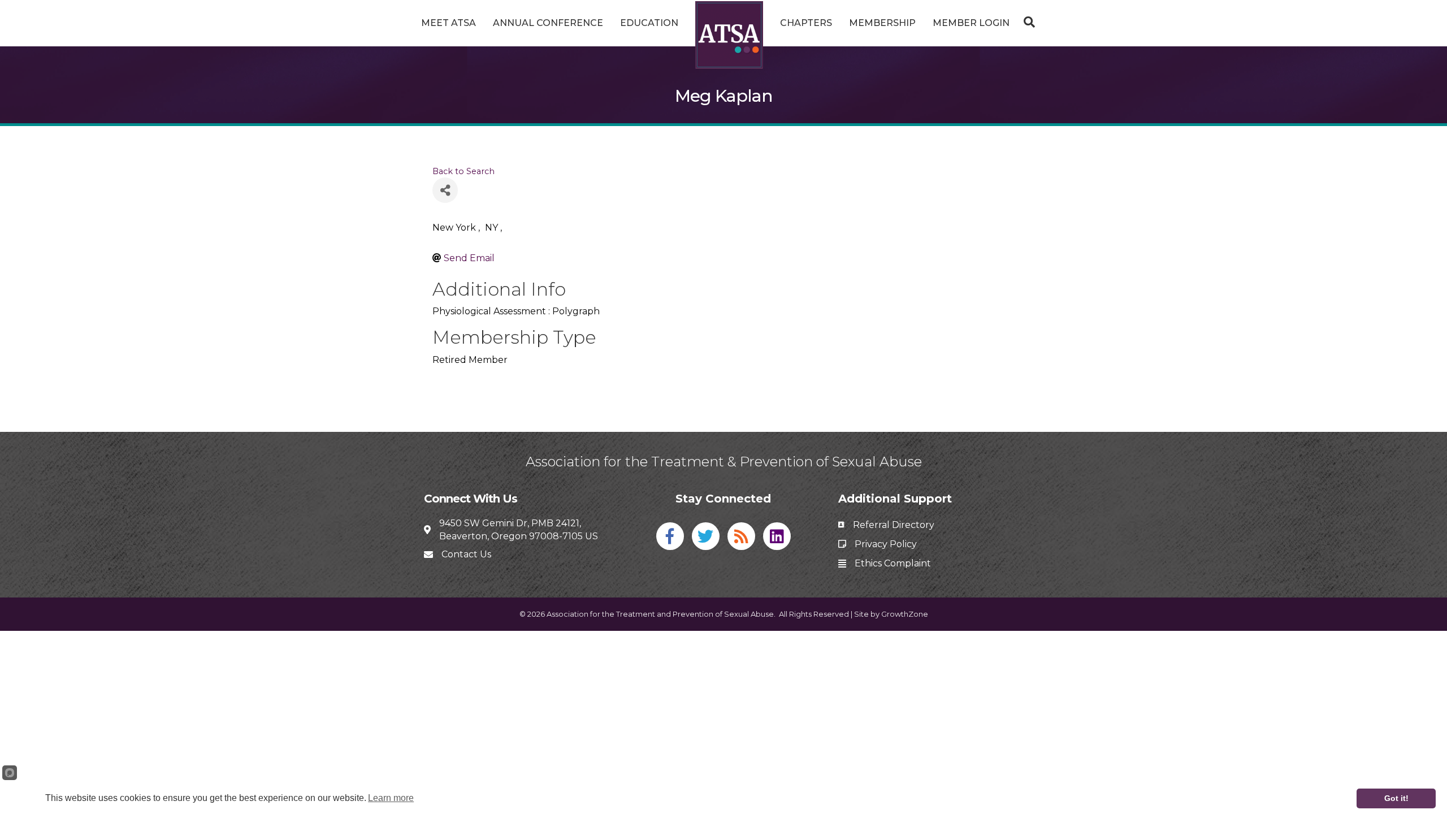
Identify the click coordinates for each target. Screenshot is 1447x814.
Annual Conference (548, 23)
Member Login (971, 23)
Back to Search (463, 171)
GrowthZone (904, 613)
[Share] (445, 190)
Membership (882, 23)
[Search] (1026, 22)
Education (649, 23)
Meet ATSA (448, 23)
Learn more (391, 798)
